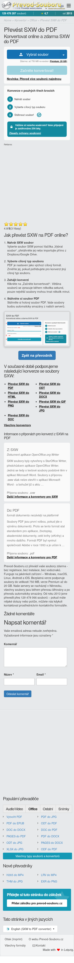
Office (32, 808)
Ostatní (48, 808)
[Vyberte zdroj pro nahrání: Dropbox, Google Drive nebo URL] (63, 54)
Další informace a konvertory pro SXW (32, 496)
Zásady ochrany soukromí (25, 133)
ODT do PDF (49, 823)
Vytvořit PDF (14, 817)
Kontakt (40, 945)
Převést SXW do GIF (52, 401)
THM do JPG (15, 881)
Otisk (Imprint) (13, 939)
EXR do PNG (49, 881)
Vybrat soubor (36, 54)
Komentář (10, 644)
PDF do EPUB (15, 823)
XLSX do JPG (15, 849)
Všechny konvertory (17, 425)
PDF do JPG (49, 817)
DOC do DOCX (16, 830)
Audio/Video (14, 808)
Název (9, 674)
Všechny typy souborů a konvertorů (37, 856)
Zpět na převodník (37, 355)
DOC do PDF (49, 830)
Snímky (63, 808)
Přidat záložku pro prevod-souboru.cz (37, 903)
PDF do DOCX (50, 836)
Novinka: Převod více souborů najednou (34, 79)
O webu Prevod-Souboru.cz (46, 939)
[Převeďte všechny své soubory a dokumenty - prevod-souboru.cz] (33, 5)
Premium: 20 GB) (58, 61)
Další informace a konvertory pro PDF (32, 557)
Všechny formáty (15, 945)
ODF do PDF (49, 849)
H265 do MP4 (15, 875)
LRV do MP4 (49, 875)
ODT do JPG (14, 843)
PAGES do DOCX (52, 843)
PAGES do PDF (16, 836)
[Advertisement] (37, 183)
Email (41, 674)
